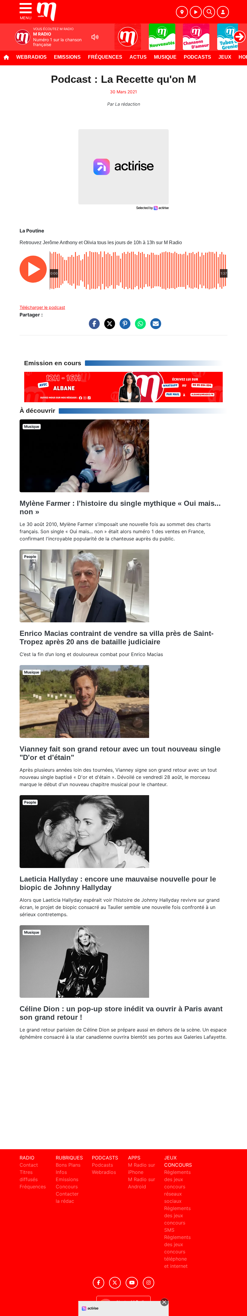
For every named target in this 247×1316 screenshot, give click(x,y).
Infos (61, 1172)
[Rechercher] (209, 12)
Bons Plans (68, 1165)
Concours (67, 1187)
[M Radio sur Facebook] (98, 1283)
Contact (29, 1165)
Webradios (31, 57)
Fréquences (105, 57)
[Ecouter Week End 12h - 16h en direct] (123, 387)
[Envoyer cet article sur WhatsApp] (139, 327)
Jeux (224, 57)
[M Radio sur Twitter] (115, 1283)
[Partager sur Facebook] (93, 327)
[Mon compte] (223, 12)
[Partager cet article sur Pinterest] (123, 327)
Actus (138, 57)
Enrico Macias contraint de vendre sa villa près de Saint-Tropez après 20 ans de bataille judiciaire (117, 637)
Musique (165, 57)
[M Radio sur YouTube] (132, 1283)
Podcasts (197, 57)
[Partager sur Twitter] (108, 327)
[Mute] (94, 37)
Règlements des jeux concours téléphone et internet (177, 1251)
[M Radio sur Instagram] (148, 1283)
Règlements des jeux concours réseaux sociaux (177, 1186)
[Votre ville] (182, 12)
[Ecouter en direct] (196, 12)
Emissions (67, 57)
